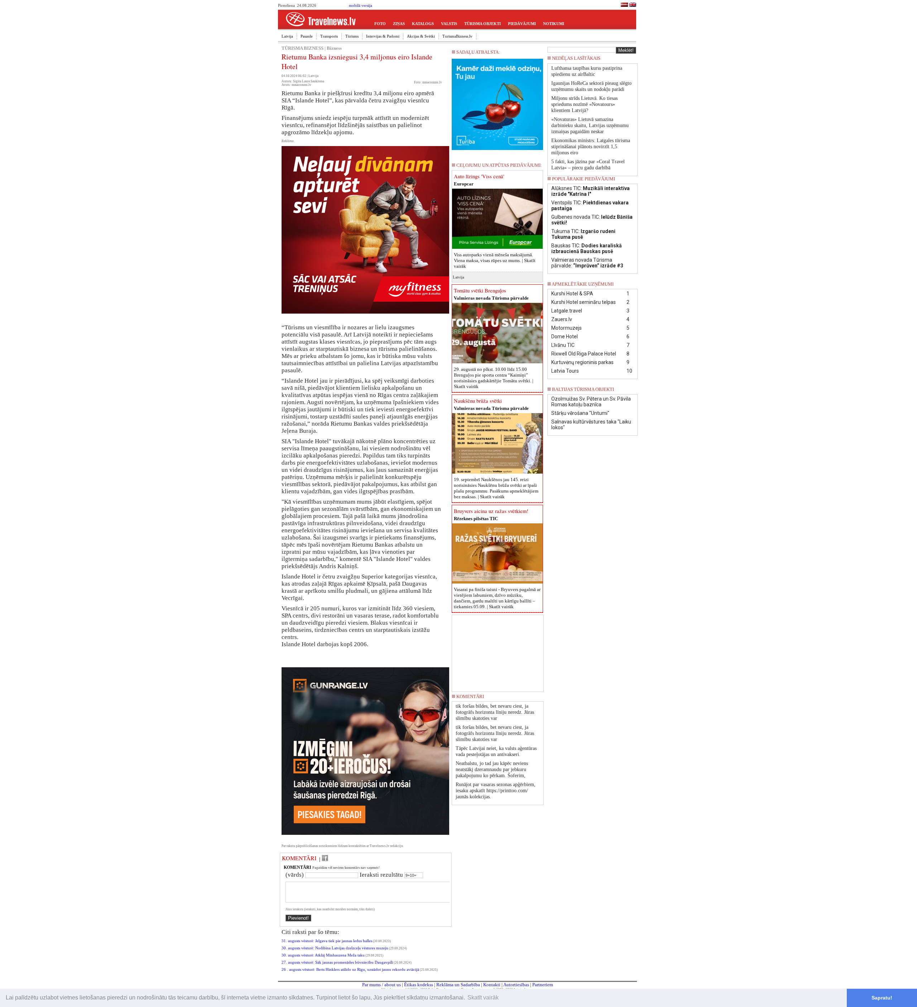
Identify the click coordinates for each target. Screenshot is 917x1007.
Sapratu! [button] (882, 998)
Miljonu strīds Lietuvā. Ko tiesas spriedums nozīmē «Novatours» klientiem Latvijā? (584, 104)
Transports (329, 36)
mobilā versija (360, 6)
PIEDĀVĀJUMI (522, 23)
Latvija (287, 36)
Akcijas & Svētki (421, 36)
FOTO (380, 23)
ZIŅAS (399, 23)
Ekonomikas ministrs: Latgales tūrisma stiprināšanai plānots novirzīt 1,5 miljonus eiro (590, 146)
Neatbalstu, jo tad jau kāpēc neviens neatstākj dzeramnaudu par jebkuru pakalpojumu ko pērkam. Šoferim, (492, 769)
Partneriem (542, 984)
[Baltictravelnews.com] (632, 6)
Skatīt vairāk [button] (483, 997)
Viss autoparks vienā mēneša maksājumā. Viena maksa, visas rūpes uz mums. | (495, 260)
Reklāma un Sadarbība (458, 984)
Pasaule (307, 36)
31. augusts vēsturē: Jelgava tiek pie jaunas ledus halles (327, 941)
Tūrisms (352, 36)
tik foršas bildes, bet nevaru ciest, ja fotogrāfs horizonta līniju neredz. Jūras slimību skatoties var (495, 712)
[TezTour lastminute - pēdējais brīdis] (624, 60)
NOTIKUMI (553, 23)
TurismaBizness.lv (457, 36)
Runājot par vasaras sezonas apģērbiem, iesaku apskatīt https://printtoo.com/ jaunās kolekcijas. (496, 790)
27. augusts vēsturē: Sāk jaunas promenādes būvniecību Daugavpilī (337, 962)
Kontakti (491, 984)
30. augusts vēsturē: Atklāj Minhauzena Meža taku (323, 955)
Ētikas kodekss (418, 984)
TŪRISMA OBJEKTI (482, 23)
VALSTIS (449, 23)
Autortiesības (516, 984)
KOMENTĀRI (299, 858)
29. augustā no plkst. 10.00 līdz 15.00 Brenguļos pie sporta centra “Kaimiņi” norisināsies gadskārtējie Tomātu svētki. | (493, 378)
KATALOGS (423, 23)
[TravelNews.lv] (624, 6)
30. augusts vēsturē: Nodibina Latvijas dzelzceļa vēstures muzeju (335, 948)
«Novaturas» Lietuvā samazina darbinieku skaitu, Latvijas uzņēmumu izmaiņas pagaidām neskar (590, 125)
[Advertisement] (498, 651)
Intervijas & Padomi (382, 36)
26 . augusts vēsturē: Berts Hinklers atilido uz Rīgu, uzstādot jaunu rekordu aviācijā (350, 970)
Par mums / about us (381, 984)
